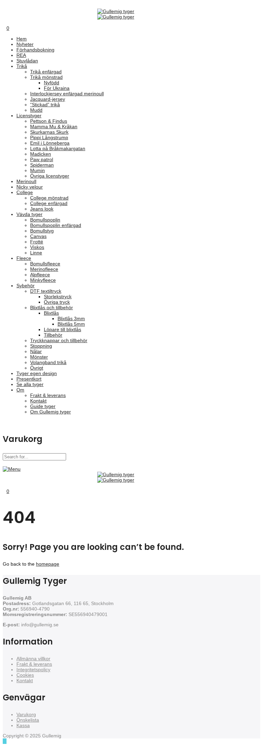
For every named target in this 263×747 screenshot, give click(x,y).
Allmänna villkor (33, 658)
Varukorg (26, 714)
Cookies (25, 675)
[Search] (5, 22)
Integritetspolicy (33, 669)
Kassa (23, 725)
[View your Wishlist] (10, 22)
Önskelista (27, 720)
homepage (47, 564)
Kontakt (24, 680)
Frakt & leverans (34, 664)
